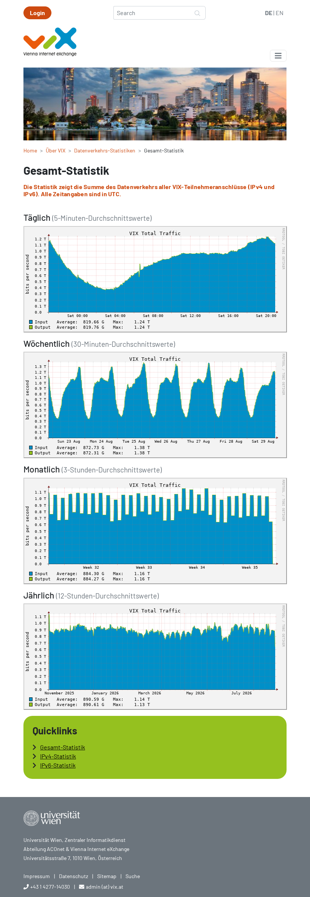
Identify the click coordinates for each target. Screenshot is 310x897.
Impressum (36, 876)
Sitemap (106, 876)
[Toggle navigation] (278, 56)
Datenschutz (73, 876)
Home (30, 150)
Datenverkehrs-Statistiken (104, 150)
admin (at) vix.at (104, 886)
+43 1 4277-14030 (50, 886)
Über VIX (55, 150)
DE (268, 12)
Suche (133, 876)
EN (280, 12)
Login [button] (37, 12)
